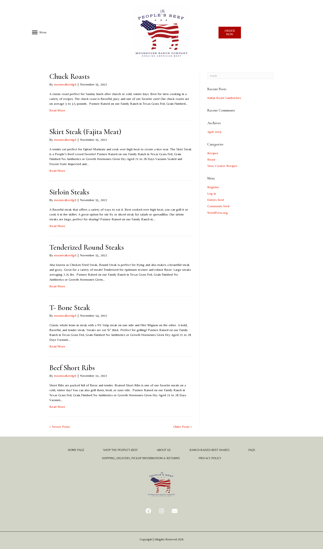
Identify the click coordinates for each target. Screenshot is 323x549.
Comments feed (218, 206)
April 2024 (214, 132)
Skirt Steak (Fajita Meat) (85, 131)
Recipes (212, 153)
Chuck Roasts (69, 76)
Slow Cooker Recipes (222, 166)
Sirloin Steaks (69, 191)
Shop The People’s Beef (120, 450)
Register (213, 187)
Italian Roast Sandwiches (224, 98)
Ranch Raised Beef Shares (210, 450)
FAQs (251, 450)
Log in (211, 193)
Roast (211, 159)
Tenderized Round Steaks (86, 247)
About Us (164, 450)
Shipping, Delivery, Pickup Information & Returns (141, 458)
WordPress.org (217, 213)
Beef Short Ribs (72, 367)
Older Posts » (182, 427)
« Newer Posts (59, 427)
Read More (57, 110)
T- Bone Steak (69, 307)
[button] (148, 511)
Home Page (76, 450)
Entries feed (215, 200)
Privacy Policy (210, 458)
